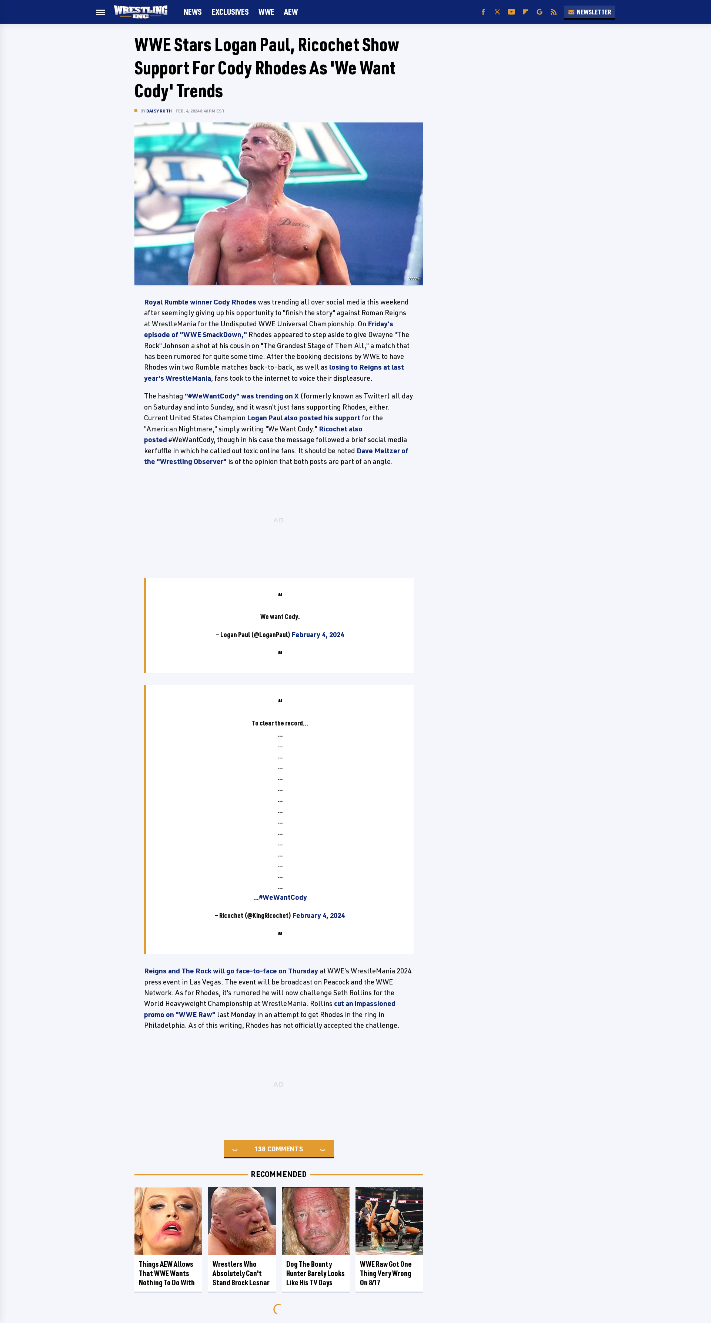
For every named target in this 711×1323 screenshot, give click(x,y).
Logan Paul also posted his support (303, 417)
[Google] (539, 12)
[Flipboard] (525, 12)
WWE (266, 12)
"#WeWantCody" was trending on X (241, 395)
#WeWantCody (283, 897)
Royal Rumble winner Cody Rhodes (200, 301)
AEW (291, 12)
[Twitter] (497, 12)
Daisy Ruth (159, 111)
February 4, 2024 (317, 634)
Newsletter (594, 12)
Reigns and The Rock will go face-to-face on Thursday (231, 970)
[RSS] (553, 12)
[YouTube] (511, 12)
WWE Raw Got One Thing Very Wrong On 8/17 (386, 1273)
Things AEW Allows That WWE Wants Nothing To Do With (167, 1273)
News (193, 12)
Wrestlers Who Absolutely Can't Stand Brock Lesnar (241, 1273)
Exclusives (230, 12)
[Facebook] (483, 12)
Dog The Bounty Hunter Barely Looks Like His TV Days (315, 1273)
